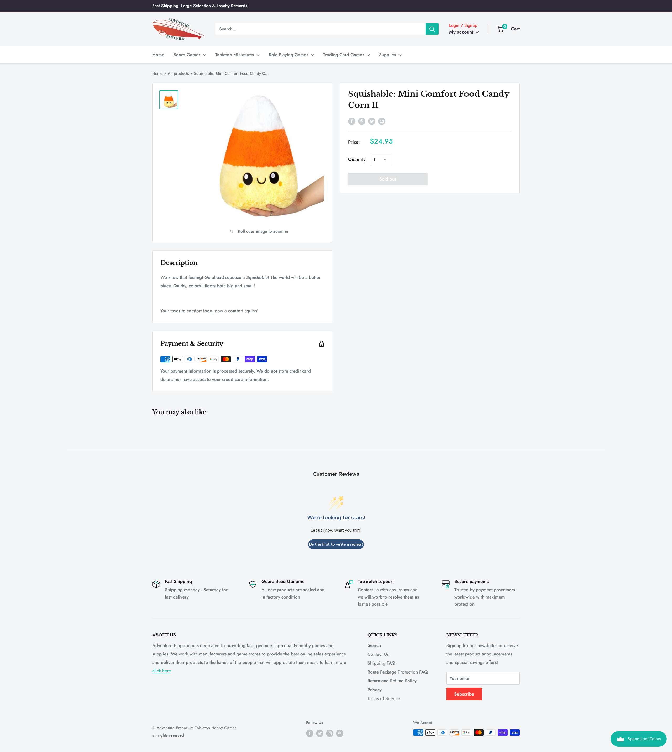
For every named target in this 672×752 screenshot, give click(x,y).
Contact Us (378, 654)
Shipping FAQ (381, 663)
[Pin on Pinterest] (361, 121)
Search (374, 645)
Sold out (387, 179)
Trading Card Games (343, 54)
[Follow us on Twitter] (319, 733)
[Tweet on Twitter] (371, 121)
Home (158, 54)
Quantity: (357, 159)
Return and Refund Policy (392, 680)
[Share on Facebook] (351, 121)
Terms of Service (384, 698)
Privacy (375, 689)
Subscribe (464, 694)
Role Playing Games (288, 54)
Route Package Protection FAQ (398, 672)
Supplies (387, 54)
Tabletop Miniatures (234, 54)
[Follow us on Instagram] (329, 733)
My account (462, 32)
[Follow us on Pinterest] (339, 733)
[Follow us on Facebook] (309, 733)
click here (161, 671)
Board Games (187, 54)
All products (178, 73)
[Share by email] (381, 121)
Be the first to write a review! (336, 544)
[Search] (432, 29)
